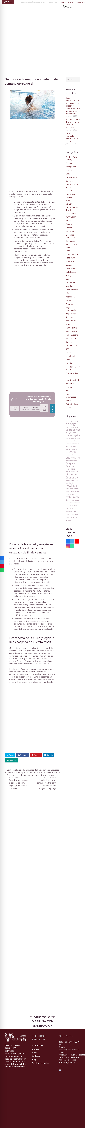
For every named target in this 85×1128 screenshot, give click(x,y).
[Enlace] (67, 6)
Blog (34, 1059)
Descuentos (71, 213)
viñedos (68, 520)
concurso (74, 449)
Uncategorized (47, 775)
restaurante (73, 497)
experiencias (72, 471)
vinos (68, 514)
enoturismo (73, 457)
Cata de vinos (72, 177)
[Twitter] (72, 541)
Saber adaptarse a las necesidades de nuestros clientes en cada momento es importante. (73, 106)
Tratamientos (72, 373)
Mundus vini (71, 282)
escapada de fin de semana (38, 770)
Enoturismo (71, 231)
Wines (68, 407)
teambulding (71, 356)
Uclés (68, 376)
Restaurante (71, 320)
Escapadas (70, 241)
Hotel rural (70, 258)
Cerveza (69, 181)
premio (77, 491)
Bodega (69, 163)
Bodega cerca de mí (72, 427)
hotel (69, 485)
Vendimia (70, 383)
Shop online (71, 338)
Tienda (69, 363)
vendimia (69, 512)
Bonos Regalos (73, 435)
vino (75, 511)
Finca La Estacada (72, 475)
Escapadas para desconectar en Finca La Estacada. (73, 123)
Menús (69, 279)
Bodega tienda (72, 166)
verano (69, 387)
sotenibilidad (71, 345)
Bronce (69, 170)
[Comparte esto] (2, 558)
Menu (67, 491)
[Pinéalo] (2, 566)
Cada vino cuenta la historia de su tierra (72, 137)
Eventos (35, 1049)
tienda (73, 505)
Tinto (67, 508)
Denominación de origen (72, 208)
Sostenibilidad (75, 503)
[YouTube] (36, 7)
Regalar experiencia (71, 308)
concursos (70, 194)
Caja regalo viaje (71, 438)
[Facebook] (33, 7)
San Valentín (71, 331)
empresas (70, 220)
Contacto (36, 1056)
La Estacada (71, 272)
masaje (69, 275)
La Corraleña (71, 268)
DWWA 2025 (71, 217)
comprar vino (76, 444)
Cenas (76, 441)
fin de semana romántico (48, 772)
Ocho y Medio (72, 289)
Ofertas (69, 293)
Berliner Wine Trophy (72, 158)
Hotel (68, 250)
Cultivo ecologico (70, 199)
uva (74, 508)
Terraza (69, 359)
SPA (67, 349)
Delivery (69, 204)
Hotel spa (70, 261)
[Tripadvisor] (44, 7)
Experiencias (37, 1045)
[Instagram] (40, 7)
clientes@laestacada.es (69, 1049)
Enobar (69, 227)
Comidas (68, 444)
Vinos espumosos (71, 395)
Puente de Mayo (70, 494)
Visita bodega (72, 404)
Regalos (69, 317)
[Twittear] (2, 562)
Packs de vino (72, 297)
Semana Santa (72, 335)
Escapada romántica (27, 772)
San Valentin (71, 328)
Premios (69, 304)
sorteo (68, 503)
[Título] (48, 7)
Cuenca (71, 452)
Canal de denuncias (40, 1063)
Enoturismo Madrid (72, 461)
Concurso (70, 190)
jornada (69, 265)
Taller (68, 352)
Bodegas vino (73, 429)
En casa (69, 224)
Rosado (69, 324)
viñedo (74, 517)
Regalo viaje (71, 313)
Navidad (69, 286)
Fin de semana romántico (28, 775)
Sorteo (69, 342)
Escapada (20, 770)
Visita (68, 400)
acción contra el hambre (72, 421)
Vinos (68, 390)
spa (68, 505)
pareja (68, 300)
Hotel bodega (72, 254)
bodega (71, 424)
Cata (68, 173)
